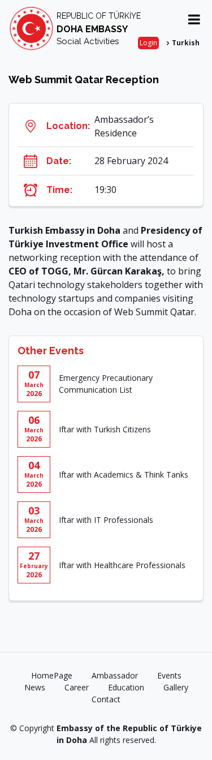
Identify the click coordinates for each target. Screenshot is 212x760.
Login (148, 43)
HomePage (51, 675)
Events (169, 675)
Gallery (175, 687)
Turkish (186, 43)
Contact (106, 699)
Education (126, 687)
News (34, 687)
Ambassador (115, 675)
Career (76, 687)
